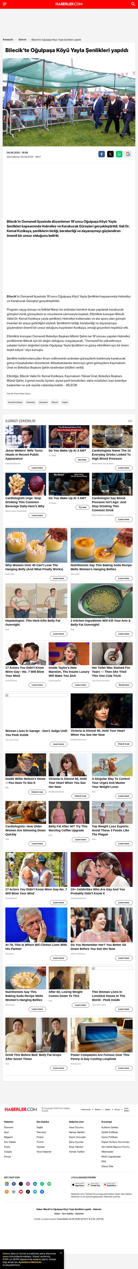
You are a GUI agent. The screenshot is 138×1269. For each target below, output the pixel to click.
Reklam (98, 1109)
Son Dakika (10, 1141)
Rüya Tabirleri (76, 1146)
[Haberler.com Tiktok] (28, 1192)
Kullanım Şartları (109, 1127)
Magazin (8, 1137)
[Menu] (5, 4)
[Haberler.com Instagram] (28, 1184)
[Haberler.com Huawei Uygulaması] (110, 1184)
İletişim (107, 1109)
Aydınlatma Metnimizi (30, 1262)
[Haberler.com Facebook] (13, 1184)
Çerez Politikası (109, 1137)
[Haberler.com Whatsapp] (42, 1184)
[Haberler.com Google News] (6, 1184)
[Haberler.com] (21, 1110)
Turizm (40, 1141)
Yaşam (65, 402)
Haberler (8, 1121)
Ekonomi (8, 1127)
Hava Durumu (76, 1127)
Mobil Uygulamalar (111, 1156)
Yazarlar (41, 1146)
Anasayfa (8, 39)
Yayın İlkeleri (126, 1109)
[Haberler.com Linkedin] (35, 1184)
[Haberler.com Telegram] (35, 1192)
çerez (6, 1256)
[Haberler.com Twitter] (21, 1184)
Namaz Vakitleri (77, 1132)
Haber (57, 1213)
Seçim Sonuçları (77, 1137)
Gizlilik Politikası (109, 1132)
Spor (6, 1132)
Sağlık (40, 1127)
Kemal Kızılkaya (15, 402)
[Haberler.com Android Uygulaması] (94, 1184)
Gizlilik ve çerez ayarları (45, 1219)
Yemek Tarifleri (77, 1151)
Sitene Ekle (107, 1166)
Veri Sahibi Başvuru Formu (115, 1146)
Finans (40, 1137)
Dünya (7, 1156)
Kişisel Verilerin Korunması (115, 1141)
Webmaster (107, 1151)
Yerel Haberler (44, 1151)
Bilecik (55, 402)
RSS (103, 1161)
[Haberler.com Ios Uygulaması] (78, 1184)
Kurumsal (106, 1121)
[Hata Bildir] (62, 1219)
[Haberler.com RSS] (6, 1192)
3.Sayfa (8, 1151)
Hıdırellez (30, 402)
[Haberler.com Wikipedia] (13, 1192)
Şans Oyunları (76, 1141)
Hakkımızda (86, 1109)
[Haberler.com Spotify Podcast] (49, 1184)
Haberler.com (76, 1121)
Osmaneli (43, 402)
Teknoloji (41, 1132)
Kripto (7, 1146)
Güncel (22, 39)
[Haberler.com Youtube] (21, 1192)
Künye (117, 1109)
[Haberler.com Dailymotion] (42, 1192)
